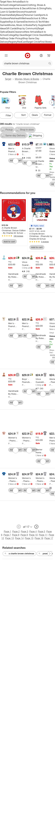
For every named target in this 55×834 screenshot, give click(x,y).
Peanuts (8, 154)
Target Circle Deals (35, 35)
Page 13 (9, 538)
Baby (13, 14)
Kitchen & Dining (37, 8)
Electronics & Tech (33, 21)
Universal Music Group (49, 154)
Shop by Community (27, 28)
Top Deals (20, 35)
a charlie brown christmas (21, 553)
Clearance (19, 31)
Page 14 (19, 538)
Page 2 (16, 531)
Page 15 (29, 538)
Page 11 (43, 534)
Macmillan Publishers (37, 167)
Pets (12, 18)
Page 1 (7, 531)
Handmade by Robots (9, 280)
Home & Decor (20, 8)
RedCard (22, 41)
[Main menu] (6, 55)
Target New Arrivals (10, 1)
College (11, 5)
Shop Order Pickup (12, 38)
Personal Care (31, 14)
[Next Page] (51, 102)
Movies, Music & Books (20, 25)
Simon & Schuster (23, 154)
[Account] (41, 55)
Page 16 (39, 538)
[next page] (36, 526)
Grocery (20, 11)
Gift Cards (11, 28)
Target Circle (33, 41)
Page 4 (33, 531)
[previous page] (18, 526)
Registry (13, 41)
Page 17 (48, 538)
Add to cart (9, 241)
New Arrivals (31, 31)
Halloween (21, 5)
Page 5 (41, 531)
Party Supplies (39, 25)
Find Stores (46, 41)
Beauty (20, 14)
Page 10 (33, 534)
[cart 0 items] (49, 55)
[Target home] (28, 55)
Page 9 (24, 534)
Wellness (26, 18)
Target (8, 78)
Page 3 (24, 531)
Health (17, 18)
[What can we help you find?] (27, 63)
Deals (11, 31)
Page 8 (15, 534)
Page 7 (7, 534)
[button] (37, 225)
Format (47, 114)
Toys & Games (16, 21)
